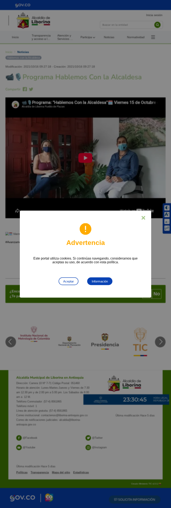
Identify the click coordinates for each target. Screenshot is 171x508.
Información (100, 281)
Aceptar (68, 281)
